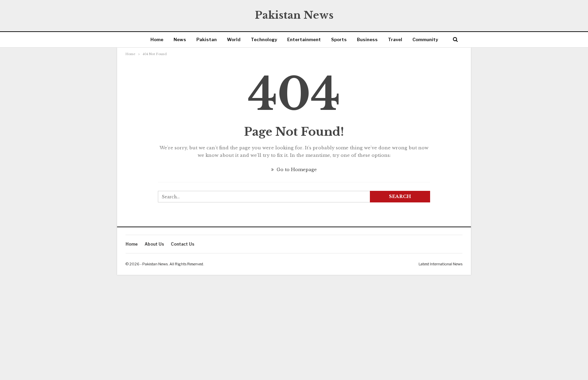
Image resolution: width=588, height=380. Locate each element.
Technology (264, 39)
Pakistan (206, 39)
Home (156, 39)
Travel (395, 39)
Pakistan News (294, 15)
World (234, 39)
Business (367, 39)
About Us (154, 244)
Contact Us (182, 244)
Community (425, 39)
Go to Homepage (296, 169)
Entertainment (304, 39)
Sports (339, 39)
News (180, 39)
